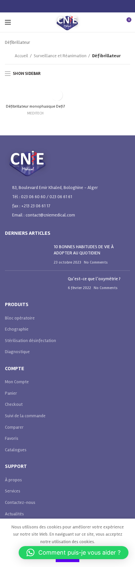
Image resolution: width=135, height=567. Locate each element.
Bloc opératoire (20, 318)
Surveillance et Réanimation (60, 56)
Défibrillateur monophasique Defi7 (35, 106)
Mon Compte (17, 382)
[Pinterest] (68, 6)
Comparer (14, 427)
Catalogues (16, 450)
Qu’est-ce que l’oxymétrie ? (94, 279)
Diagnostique (17, 351)
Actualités (14, 514)
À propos (13, 480)
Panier (11, 393)
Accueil (21, 56)
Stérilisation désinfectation (30, 340)
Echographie (17, 329)
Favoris (11, 438)
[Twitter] (59, 6)
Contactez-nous (20, 502)
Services (12, 491)
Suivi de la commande (25, 416)
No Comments (95, 262)
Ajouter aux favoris (57, 95)
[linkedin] (76, 6)
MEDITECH (35, 113)
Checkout (14, 404)
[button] (73, 552)
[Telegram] (84, 6)
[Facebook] (51, 6)
